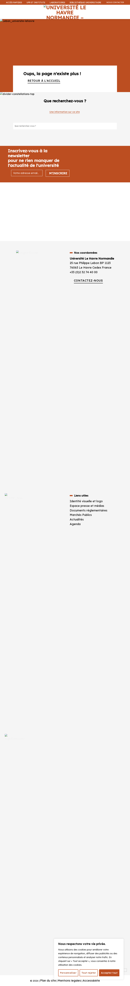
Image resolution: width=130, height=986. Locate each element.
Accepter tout (109, 972)
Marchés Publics (81, 515)
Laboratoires (57, 2)
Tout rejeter (88, 972)
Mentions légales (69, 980)
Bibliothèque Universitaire (85, 2)
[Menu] (4, 9)
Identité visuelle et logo (86, 501)
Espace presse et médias (87, 506)
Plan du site (48, 980)
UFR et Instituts (36, 2)
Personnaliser (68, 972)
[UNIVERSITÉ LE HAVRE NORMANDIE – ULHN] (65, 12)
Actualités (77, 519)
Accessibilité (91, 980)
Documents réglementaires (88, 510)
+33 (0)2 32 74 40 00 (84, 272)
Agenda (75, 524)
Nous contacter (115, 2)
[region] (89, 959)
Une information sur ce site (64, 111)
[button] (126, 21)
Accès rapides (14, 2)
